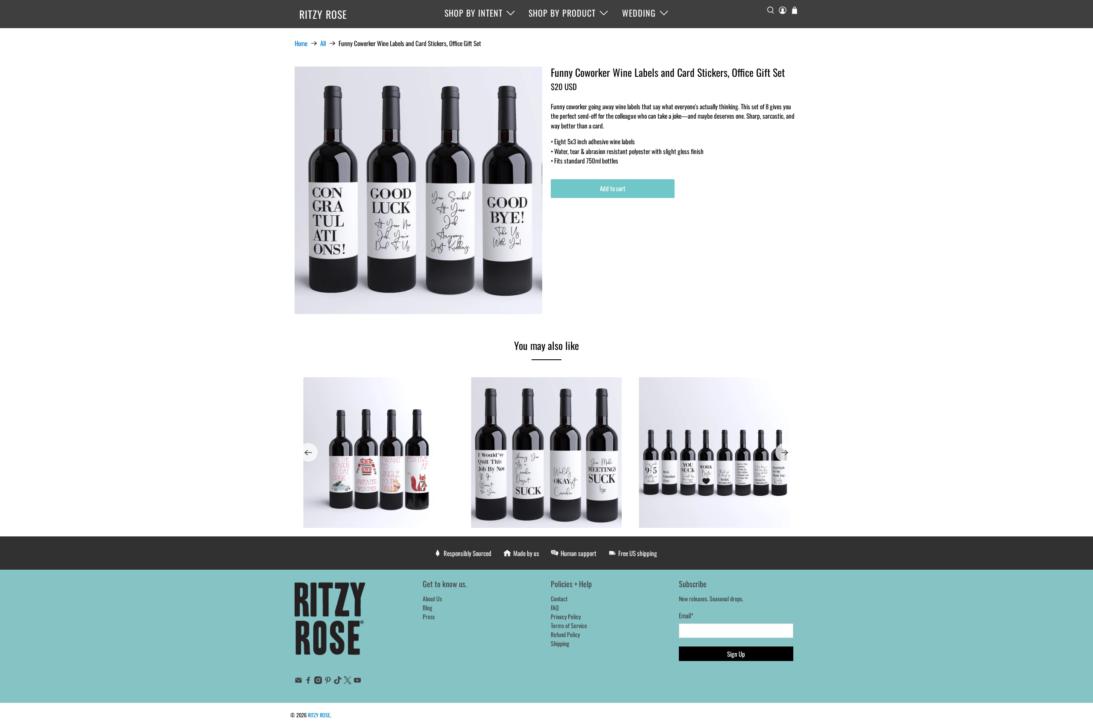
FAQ (555, 607)
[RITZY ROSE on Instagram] (318, 681)
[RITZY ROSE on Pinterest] (328, 681)
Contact (559, 598)
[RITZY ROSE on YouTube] (357, 681)
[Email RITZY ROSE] (298, 681)
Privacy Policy (566, 616)
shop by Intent (473, 12)
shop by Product (562, 12)
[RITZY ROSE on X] (347, 681)
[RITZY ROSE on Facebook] (308, 681)
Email (686, 615)
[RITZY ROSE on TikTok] (338, 681)
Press (429, 616)
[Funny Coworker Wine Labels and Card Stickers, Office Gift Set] (418, 190)
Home (301, 43)
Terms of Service (569, 625)
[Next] (784, 452)
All (323, 43)
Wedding (639, 12)
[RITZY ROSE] (330, 623)
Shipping (560, 643)
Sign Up (736, 653)
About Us (432, 598)
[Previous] (308, 452)
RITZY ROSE (323, 14)
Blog (427, 607)
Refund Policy (565, 634)
